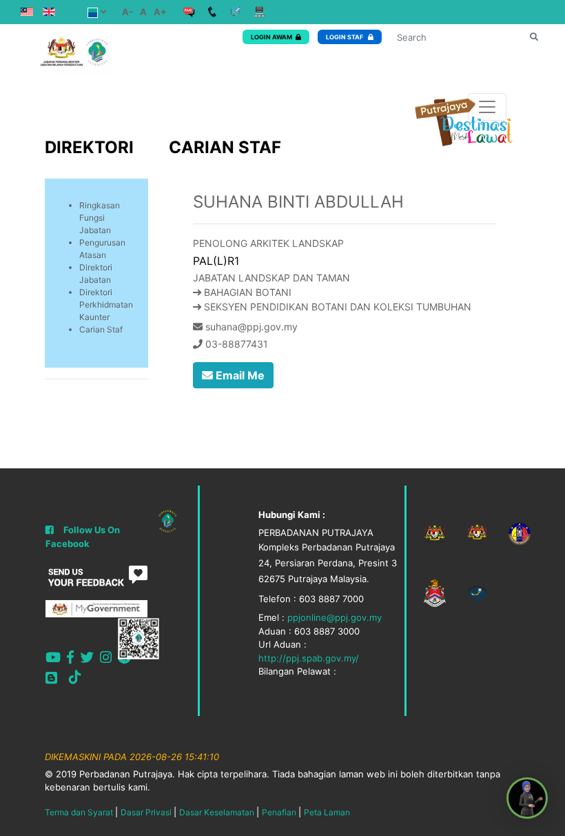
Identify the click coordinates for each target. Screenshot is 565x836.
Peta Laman (327, 812)
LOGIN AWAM (271, 37)
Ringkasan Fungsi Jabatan (99, 217)
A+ (160, 11)
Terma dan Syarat (79, 812)
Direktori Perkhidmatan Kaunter (106, 304)
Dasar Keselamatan (216, 812)
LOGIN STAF (345, 37)
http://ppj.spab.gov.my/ (308, 658)
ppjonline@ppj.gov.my (334, 617)
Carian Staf (101, 329)
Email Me (239, 375)
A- (127, 11)
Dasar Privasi (146, 812)
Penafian (279, 812)
